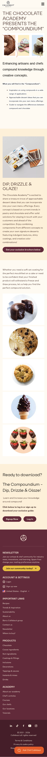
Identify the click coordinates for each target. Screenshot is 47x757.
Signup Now (12, 519)
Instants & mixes (10, 675)
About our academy (11, 691)
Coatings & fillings (11, 658)
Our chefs (7, 704)
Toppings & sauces (11, 671)
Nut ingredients (9, 654)
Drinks (5, 679)
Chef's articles (9, 696)
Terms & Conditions (23, 740)
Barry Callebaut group (13, 620)
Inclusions (7, 662)
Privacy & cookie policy (23, 744)
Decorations (8, 667)
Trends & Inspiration (11, 607)
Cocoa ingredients (11, 649)
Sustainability (9, 612)
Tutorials (6, 713)
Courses (6, 700)
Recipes (6, 603)
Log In (30, 519)
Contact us (7, 625)
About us (6, 616)
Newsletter (8, 629)
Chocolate (7, 645)
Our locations (8, 709)
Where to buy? (9, 633)
